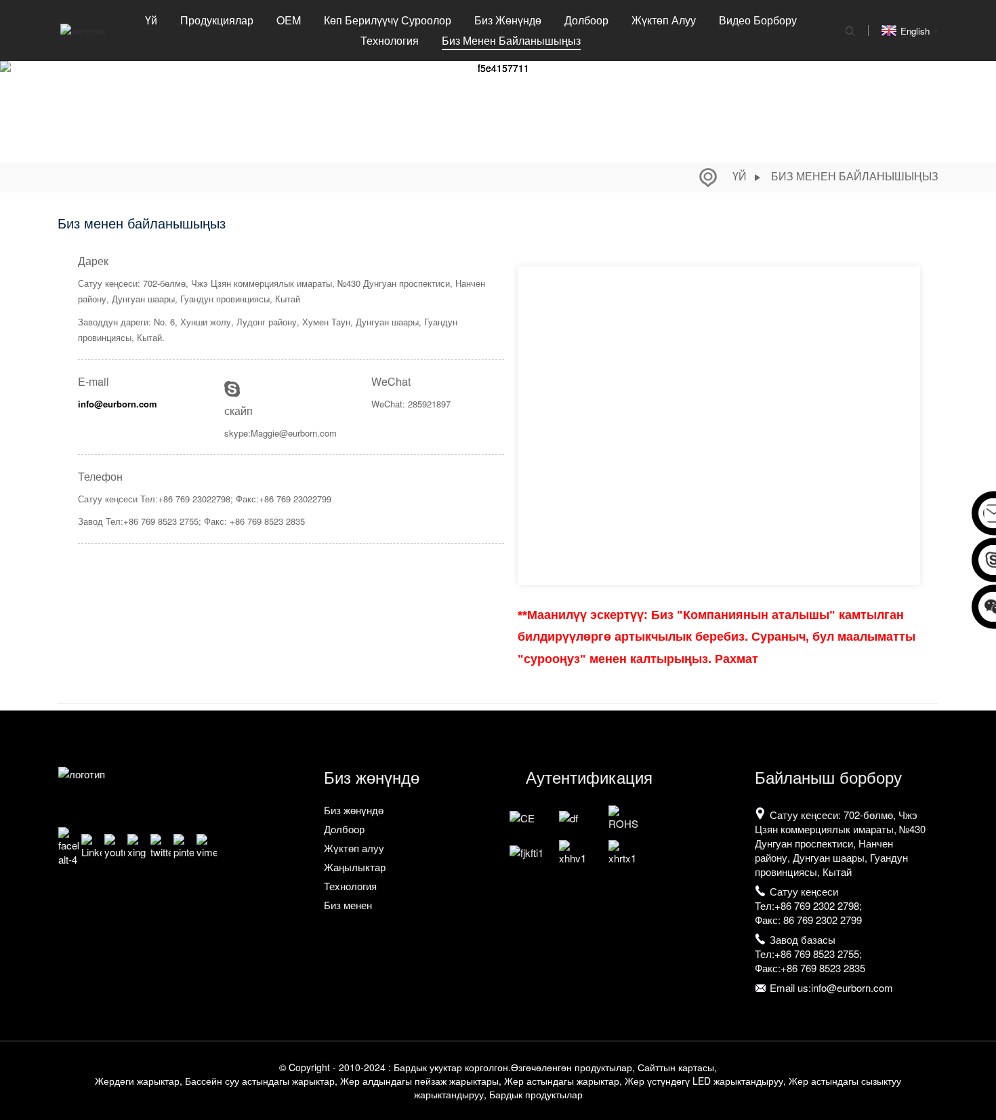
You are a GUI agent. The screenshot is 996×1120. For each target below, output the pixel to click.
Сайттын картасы (676, 1067)
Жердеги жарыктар (137, 1080)
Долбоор (586, 20)
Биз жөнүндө (507, 20)
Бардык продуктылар (536, 1094)
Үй (151, 20)
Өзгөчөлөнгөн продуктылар (571, 1067)
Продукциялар (216, 20)
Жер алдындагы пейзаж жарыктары (419, 1080)
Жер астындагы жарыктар (561, 1080)
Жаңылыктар (355, 867)
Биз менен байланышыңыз (511, 40)
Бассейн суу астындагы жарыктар (260, 1080)
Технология (389, 40)
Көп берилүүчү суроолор (387, 20)
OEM (288, 20)
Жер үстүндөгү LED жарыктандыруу (704, 1080)
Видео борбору (758, 20)
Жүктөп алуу (663, 20)
